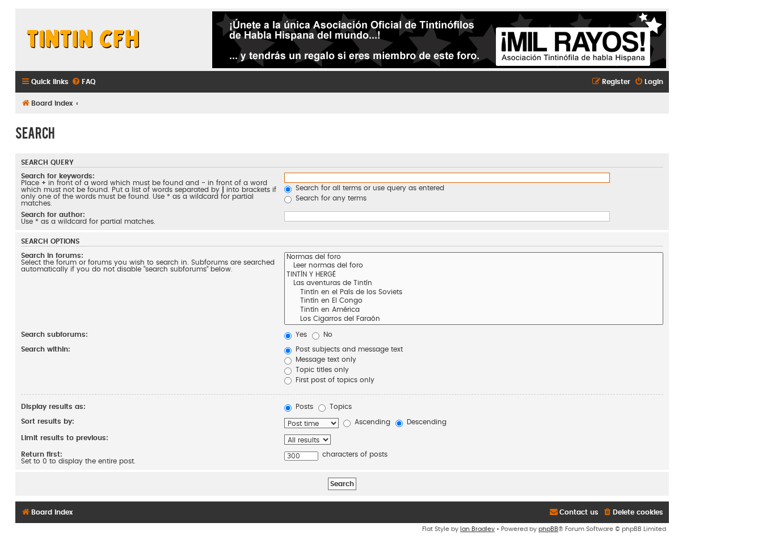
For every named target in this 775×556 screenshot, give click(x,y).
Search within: (45, 349)
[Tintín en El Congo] (473, 301)
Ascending (371, 422)
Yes (300, 334)
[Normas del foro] (473, 257)
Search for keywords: (58, 176)
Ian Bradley (477, 529)
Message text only (324, 359)
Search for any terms (330, 198)
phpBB (548, 529)
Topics (339, 406)
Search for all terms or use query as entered (368, 188)
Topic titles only (321, 369)
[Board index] (83, 39)
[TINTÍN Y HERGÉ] (473, 275)
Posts (303, 406)
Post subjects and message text (348, 349)
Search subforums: (54, 334)
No (326, 334)
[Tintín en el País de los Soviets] (473, 293)
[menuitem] (83, 82)
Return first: (41, 454)
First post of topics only (333, 380)
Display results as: (53, 406)
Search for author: (53, 214)
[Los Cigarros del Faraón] (473, 319)
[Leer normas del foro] (473, 266)
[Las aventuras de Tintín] (473, 284)
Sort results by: (47, 421)
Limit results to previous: (64, 437)
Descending (426, 422)
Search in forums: (52, 255)
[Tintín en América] (473, 310)
